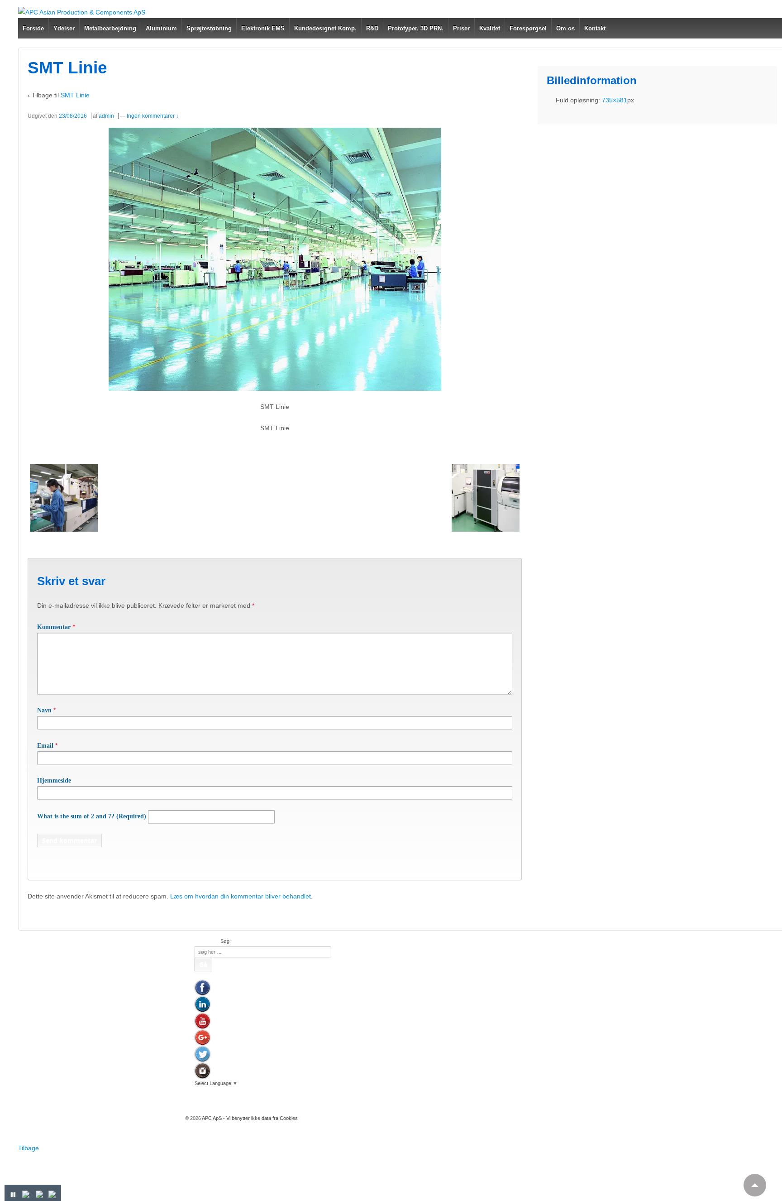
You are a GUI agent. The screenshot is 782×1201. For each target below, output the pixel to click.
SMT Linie (75, 95)
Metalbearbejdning (110, 28)
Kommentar (56, 627)
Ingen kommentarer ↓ (153, 116)
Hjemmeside (54, 780)
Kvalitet (489, 28)
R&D (372, 28)
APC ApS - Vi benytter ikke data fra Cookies (249, 1118)
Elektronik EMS (263, 28)
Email (45, 745)
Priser (461, 28)
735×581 (614, 100)
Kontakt (595, 28)
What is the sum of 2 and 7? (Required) (91, 816)
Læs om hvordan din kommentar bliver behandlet (240, 896)
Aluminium (161, 28)
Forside (33, 28)
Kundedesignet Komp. (325, 28)
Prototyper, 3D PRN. (415, 28)
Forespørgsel (528, 28)
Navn (44, 710)
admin (106, 116)
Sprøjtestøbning (209, 28)
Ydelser (64, 28)
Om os (565, 28)
